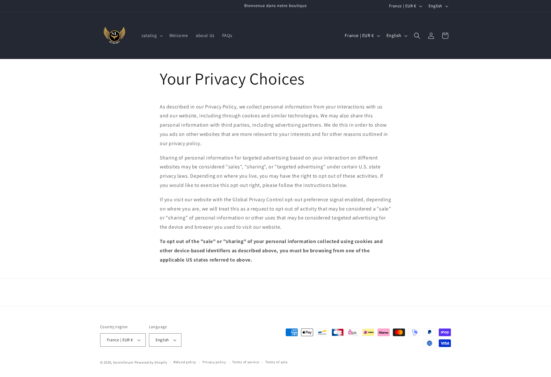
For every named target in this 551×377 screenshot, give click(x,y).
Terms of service (245, 362)
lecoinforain (123, 362)
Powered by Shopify (151, 362)
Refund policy (184, 362)
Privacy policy (214, 362)
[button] (151, 35)
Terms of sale (276, 362)
